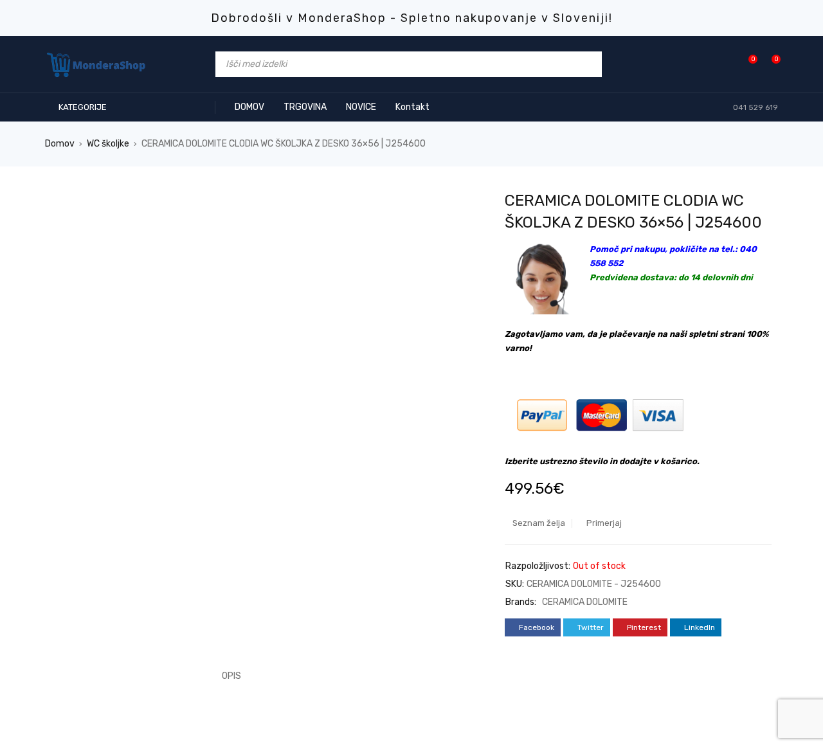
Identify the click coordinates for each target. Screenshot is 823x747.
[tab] (224, 676)
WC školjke (108, 143)
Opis (231, 675)
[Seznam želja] (746, 64)
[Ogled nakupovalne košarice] (769, 64)
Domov (60, 143)
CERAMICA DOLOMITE (585, 602)
